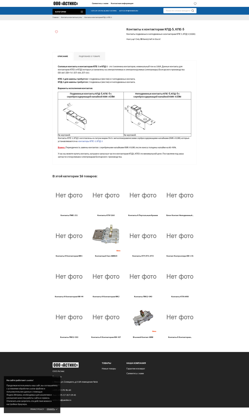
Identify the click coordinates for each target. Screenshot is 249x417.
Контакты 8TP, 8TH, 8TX (143, 256)
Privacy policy (37, 409)
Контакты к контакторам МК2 (106, 296)
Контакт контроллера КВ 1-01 (180, 256)
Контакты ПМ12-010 (69, 337)
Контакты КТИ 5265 (106, 215)
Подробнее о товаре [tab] (89, 56)
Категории (60, 12)
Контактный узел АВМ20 (106, 256)
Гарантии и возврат (135, 368)
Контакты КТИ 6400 (180, 296)
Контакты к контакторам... (180, 337)
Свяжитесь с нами (100, 3)
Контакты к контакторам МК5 (69, 256)
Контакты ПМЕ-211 (69, 215)
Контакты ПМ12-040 (143, 296)
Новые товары (109, 368)
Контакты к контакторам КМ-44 (69, 296)
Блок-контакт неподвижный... (179, 215)
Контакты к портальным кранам (143, 215)
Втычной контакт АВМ (143, 337)
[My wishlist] (195, 4)
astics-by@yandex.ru (128, 11)
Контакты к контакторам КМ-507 (106, 337)
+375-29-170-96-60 (62, 390)
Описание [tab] (63, 56)
